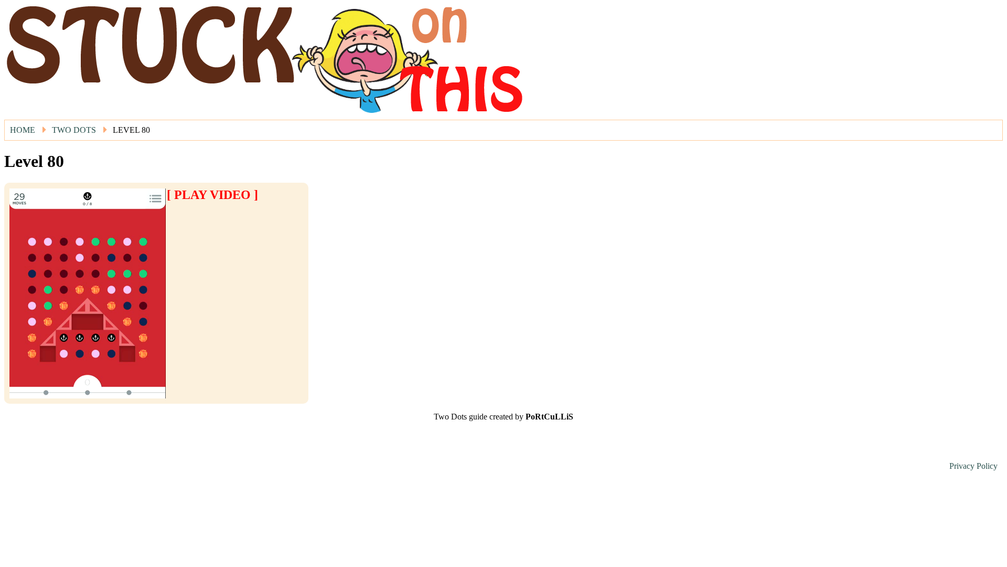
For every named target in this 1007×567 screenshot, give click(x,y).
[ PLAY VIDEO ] (212, 195)
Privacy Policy (973, 465)
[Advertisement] (228, 218)
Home (22, 129)
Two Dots (74, 129)
